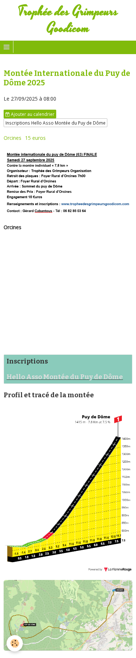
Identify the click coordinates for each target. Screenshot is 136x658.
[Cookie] (15, 643)
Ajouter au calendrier (32, 114)
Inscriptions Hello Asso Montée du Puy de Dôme (55, 123)
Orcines (12, 137)
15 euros (35, 137)
